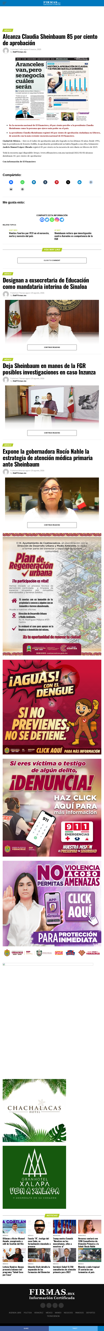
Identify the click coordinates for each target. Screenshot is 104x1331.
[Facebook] (42, 219)
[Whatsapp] (52, 219)
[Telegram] (62, 219)
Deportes (90, 1313)
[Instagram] (57, 219)
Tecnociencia (53, 1316)
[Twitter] (47, 219)
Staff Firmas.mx (19, 52)
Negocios (68, 1313)
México (49, 1313)
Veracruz (38, 1313)
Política (28, 1313)
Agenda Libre (15, 1313)
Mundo (58, 1313)
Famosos (79, 1313)
